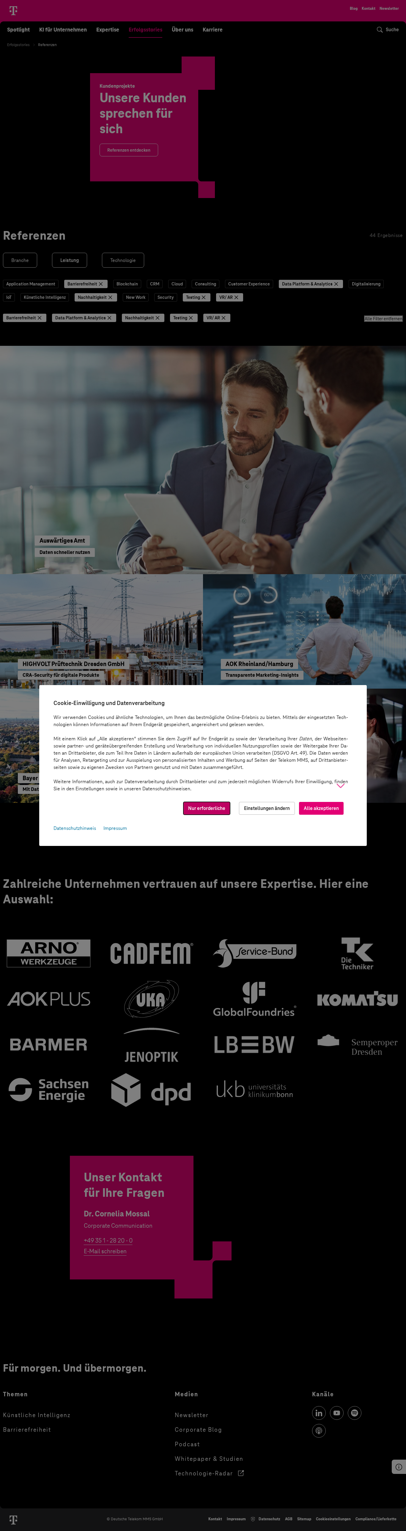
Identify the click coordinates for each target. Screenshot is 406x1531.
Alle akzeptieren (321, 808)
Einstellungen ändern (267, 808)
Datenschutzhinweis (74, 828)
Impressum (115, 828)
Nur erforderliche (206, 808)
